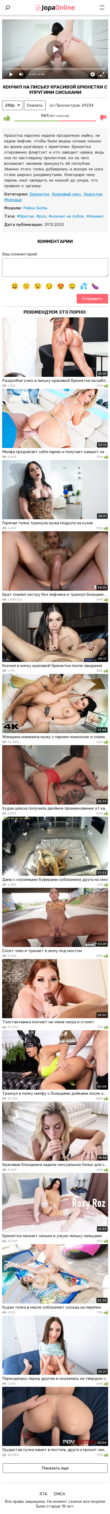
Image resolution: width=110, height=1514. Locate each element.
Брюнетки (39, 194)
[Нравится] (7, 117)
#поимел (95, 216)
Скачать (35, 105)
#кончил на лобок (66, 216)
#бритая (25, 216)
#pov (41, 216)
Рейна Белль (35, 208)
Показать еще (55, 1468)
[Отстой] (103, 117)
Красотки (93, 194)
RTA (43, 1494)
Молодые (13, 199)
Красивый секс (66, 194)
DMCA (59, 1494)
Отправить (92, 298)
